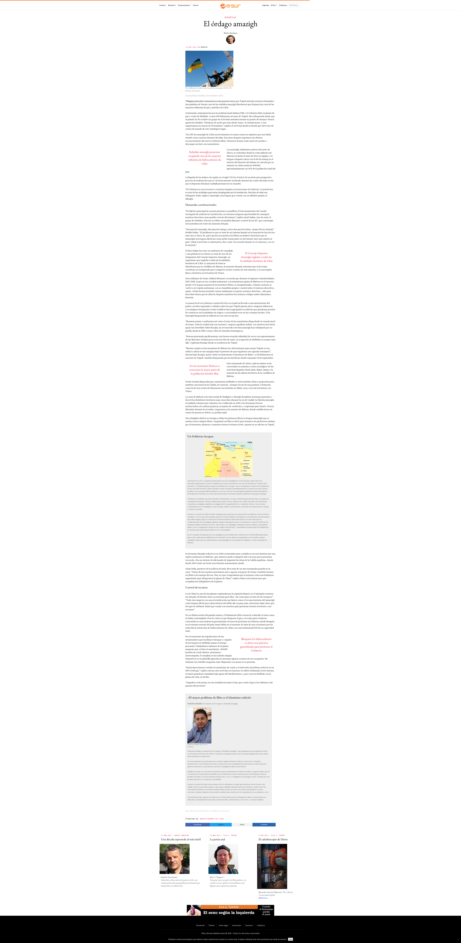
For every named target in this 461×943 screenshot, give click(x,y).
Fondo (162, 5)
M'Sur (273, 5)
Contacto (249, 925)
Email (242, 825)
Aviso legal (223, 925)
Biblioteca (263, 898)
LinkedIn (264, 825)
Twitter (221, 825)
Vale (290, 939)
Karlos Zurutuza (230, 32)
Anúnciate (236, 925)
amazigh (203, 819)
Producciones (184, 5)
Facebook (198, 825)
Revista (171, 5)
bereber (210, 819)
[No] (458, 939)
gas (216, 819)
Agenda (265, 5)
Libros (195, 5)
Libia (221, 819)
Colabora (283, 5)
